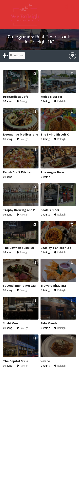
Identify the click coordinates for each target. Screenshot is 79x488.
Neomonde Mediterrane (20, 134)
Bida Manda (49, 323)
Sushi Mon (10, 323)
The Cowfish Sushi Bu (18, 248)
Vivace (45, 361)
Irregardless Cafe (16, 97)
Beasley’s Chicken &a (56, 248)
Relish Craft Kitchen (17, 172)
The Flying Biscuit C (55, 134)
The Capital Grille (15, 361)
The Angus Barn (52, 172)
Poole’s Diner (50, 210)
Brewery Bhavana (53, 285)
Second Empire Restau (19, 285)
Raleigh (24, 101)
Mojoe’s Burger (51, 97)
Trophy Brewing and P (19, 210)
